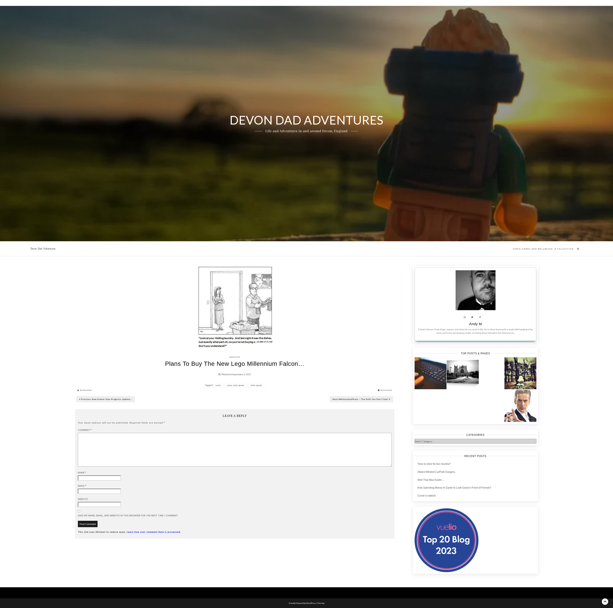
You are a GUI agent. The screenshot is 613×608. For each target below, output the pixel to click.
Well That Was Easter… (430, 480)
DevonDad (87, 390)
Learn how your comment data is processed (153, 532)
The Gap (320, 603)
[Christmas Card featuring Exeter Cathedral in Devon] (463, 373)
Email (82, 486)
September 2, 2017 (241, 374)
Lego (218, 385)
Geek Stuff (234, 357)
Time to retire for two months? (434, 464)
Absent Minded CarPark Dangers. (436, 472)
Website (83, 499)
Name (82, 472)
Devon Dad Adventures (43, 248)
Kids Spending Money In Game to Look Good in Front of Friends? (454, 487)
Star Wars (256, 385)
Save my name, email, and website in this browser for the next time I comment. (128, 515)
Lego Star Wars (235, 385)
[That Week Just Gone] (431, 373)
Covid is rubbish (426, 495)
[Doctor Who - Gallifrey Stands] (520, 406)
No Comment (386, 390)
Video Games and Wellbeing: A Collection (543, 249)
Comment (85, 430)
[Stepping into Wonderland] (520, 373)
